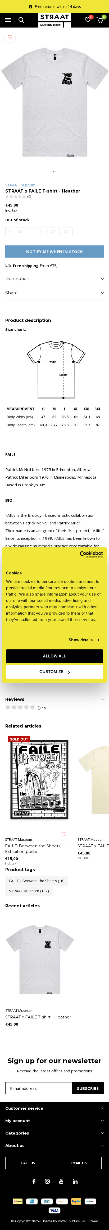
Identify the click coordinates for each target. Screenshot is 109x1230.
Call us (28, 1162)
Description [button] (17, 278)
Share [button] (11, 292)
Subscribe (88, 1088)
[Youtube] (61, 1181)
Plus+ (76, 1221)
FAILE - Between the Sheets (37, 880)
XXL (54, 231)
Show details (81, 640)
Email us (79, 1162)
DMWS (63, 1221)
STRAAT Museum (20, 185)
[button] (8, 20)
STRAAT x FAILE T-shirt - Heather (38, 1016)
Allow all (54, 656)
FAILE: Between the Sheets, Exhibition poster (33, 848)
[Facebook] (34, 1181)
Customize (51, 671)
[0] (99, 20)
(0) (29, 196)
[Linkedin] (75, 1181)
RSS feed (90, 1221)
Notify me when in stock (54, 251)
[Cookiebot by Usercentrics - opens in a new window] (80, 554)
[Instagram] (47, 1181)
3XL (67, 231)
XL (42, 231)
